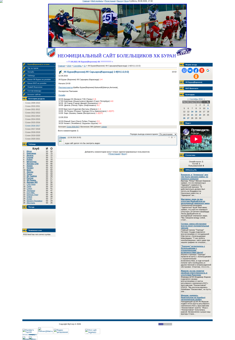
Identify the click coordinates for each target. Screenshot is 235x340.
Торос (29, 174)
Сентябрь (77, 66)
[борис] (62, 143)
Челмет (30, 168)
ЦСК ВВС (31, 192)
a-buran (104, 127)
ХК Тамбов (32, 176)
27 (188, 118)
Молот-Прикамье (34, 201)
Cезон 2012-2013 (32, 113)
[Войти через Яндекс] (201, 70)
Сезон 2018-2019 (32, 132)
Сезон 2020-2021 (32, 139)
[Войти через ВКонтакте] (190, 70)
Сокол (29, 188)
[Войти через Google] (208, 70)
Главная (86, 1)
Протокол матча (65, 87)
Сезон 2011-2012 (32, 109)
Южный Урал (32, 195)
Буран (29, 199)
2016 (69, 66)
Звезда (30, 172)
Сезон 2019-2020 (32, 135)
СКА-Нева (31, 184)
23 (200, 115)
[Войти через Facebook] (196, 70)
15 (196, 112)
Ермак (29, 197)
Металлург (32, 162)
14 (192, 112)
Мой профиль (97, 1)
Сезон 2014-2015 (32, 119)
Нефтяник (31, 153)
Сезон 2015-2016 (32, 122)
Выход (120, 1)
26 (184, 118)
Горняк (30, 157)
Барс (29, 170)
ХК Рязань (31, 180)
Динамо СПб (33, 164)
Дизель (30, 155)
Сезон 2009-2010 (32, 103)
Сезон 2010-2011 (32, 106)
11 (85, 66)
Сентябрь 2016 (196, 99)
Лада (29, 186)
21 (192, 115)
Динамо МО (32, 182)
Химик (30, 166)
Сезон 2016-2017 (32, 126)
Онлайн (61, 95)
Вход (126, 1)
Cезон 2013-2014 (32, 116)
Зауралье (31, 190)
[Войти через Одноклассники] (196, 76)
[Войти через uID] (184, 70)
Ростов (30, 178)
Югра (29, 151)
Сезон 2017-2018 (32, 129)
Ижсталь (31, 203)
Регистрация (110, 1)
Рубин (30, 159)
